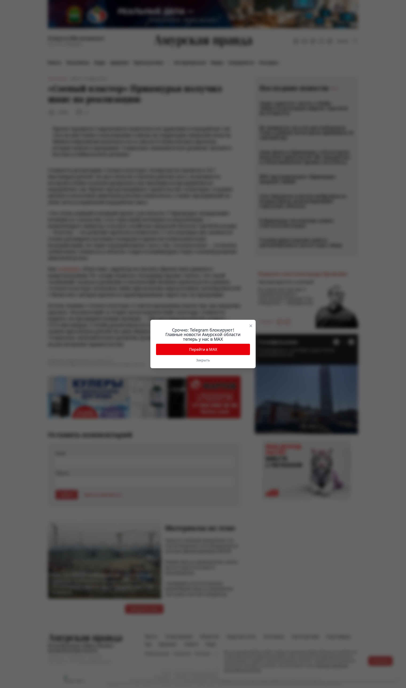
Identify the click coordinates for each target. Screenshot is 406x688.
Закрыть (203, 360)
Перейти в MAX (203, 349)
